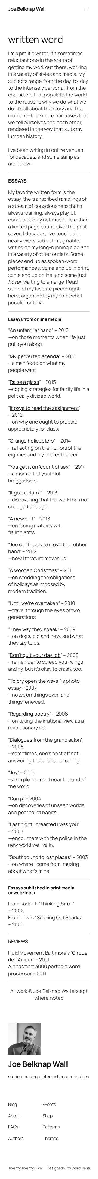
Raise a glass (24, 382)
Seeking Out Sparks (59, 917)
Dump (16, 798)
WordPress (81, 1168)
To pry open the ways (34, 681)
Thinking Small (56, 903)
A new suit (21, 518)
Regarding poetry (30, 713)
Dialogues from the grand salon (45, 739)
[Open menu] (86, 9)
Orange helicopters (32, 440)
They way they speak (33, 629)
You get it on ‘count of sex (39, 466)
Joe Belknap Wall (26, 8)
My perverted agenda (34, 356)
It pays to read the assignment (44, 408)
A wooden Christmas (33, 570)
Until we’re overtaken (34, 603)
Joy (14, 772)
